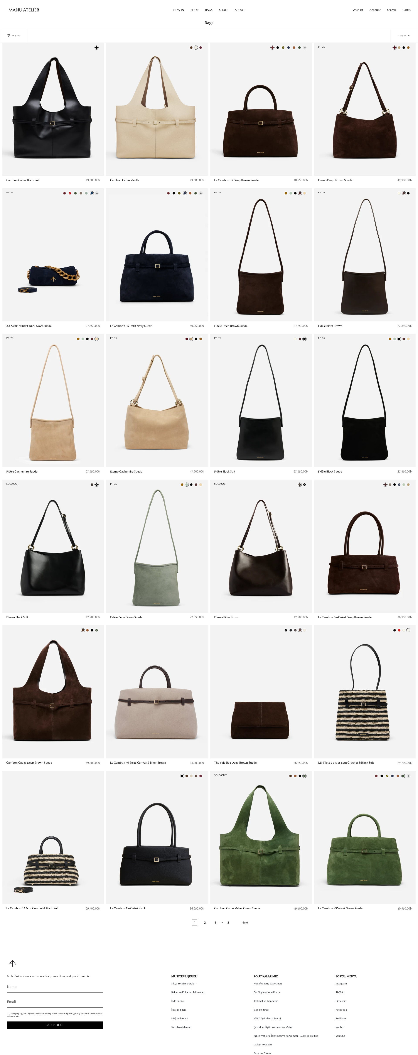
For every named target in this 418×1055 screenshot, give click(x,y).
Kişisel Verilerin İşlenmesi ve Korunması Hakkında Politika (286, 1035)
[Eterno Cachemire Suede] (157, 400)
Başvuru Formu (262, 1053)
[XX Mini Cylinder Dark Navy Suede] (53, 254)
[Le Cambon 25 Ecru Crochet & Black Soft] (53, 837)
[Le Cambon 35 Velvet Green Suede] (365, 837)
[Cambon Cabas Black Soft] (53, 109)
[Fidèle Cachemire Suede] (53, 400)
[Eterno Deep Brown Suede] (365, 109)
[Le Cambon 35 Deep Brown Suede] (261, 109)
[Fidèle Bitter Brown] (365, 254)
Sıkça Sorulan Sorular (183, 983)
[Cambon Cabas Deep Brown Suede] (53, 691)
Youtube (340, 1035)
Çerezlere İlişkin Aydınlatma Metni (273, 1027)
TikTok (339, 992)
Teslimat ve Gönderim (266, 1001)
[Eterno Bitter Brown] (261, 546)
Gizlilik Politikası (263, 1044)
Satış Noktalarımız (181, 1027)
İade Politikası (261, 1009)
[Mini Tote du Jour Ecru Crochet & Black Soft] (365, 691)
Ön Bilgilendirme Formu (267, 992)
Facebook (341, 1009)
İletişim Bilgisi (179, 1009)
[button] (178, 10)
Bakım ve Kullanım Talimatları (187, 992)
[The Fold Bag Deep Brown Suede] (261, 691)
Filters (16, 35)
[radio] (96, 48)
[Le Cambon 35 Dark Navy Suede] (157, 254)
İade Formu (177, 1001)
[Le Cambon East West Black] (157, 837)
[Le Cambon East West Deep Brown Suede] (365, 546)
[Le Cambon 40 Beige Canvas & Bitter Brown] (157, 691)
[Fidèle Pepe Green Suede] (157, 546)
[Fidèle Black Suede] (365, 400)
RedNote (341, 1018)
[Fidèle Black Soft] (261, 400)
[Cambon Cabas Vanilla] (157, 109)
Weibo (339, 1027)
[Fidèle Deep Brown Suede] (261, 254)
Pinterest (341, 1001)
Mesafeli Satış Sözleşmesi (268, 983)
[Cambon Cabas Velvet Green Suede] (261, 837)
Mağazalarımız (179, 1018)
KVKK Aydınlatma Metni (267, 1018)
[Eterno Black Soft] (53, 546)
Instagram (341, 983)
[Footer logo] (12, 963)
